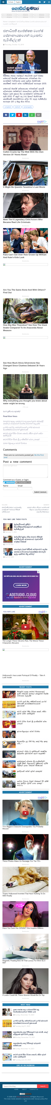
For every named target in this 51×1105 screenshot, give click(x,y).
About (24, 1089)
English (18, 2)
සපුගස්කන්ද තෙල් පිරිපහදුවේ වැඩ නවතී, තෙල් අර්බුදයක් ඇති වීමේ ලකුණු (30, 1033)
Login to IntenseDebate (9, 482)
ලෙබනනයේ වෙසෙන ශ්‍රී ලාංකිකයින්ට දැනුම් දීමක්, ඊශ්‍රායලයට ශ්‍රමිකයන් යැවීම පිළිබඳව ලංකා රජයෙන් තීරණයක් (32, 763)
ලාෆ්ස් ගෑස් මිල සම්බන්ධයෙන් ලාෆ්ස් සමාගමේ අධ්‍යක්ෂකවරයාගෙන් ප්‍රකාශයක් (21, 428)
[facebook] (39, 2)
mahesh (17, 107)
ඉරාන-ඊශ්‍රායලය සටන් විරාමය (15, 443)
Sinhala (10, 2)
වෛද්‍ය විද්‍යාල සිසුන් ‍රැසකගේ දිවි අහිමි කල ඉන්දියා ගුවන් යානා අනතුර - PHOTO (32, 783)
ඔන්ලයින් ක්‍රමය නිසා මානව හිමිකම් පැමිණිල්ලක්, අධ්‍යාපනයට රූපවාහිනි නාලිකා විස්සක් (28, 539)
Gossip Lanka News (23, 1097)
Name (5, 485)
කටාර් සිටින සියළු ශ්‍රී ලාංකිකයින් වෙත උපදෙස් (21, 439)
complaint (12, 22)
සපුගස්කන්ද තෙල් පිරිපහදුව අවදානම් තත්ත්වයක (27, 1044)
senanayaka (28, 107)
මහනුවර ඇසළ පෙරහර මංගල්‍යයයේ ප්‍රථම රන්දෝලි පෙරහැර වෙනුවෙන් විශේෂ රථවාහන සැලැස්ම (23, 422)
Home (5, 22)
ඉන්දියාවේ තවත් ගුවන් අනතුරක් (29, 771)
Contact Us (34, 1089)
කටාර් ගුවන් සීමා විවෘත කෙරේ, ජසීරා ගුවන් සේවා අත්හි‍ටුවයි (23, 434)
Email (20, 485)
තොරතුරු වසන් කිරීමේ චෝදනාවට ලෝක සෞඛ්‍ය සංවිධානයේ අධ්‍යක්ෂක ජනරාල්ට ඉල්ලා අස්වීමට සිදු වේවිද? (30, 551)
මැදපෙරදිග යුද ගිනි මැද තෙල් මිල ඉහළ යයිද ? (32, 743)
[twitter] (44, 2)
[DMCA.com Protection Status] (25, 1095)
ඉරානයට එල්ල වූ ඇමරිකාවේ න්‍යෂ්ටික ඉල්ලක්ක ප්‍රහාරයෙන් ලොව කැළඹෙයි (32, 753)
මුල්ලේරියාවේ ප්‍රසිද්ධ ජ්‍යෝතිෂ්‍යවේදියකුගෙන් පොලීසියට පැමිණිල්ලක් (28, 526)
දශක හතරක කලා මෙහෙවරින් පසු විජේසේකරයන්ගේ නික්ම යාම (26, 1010)
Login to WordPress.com (23, 482)
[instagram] (49, 2)
